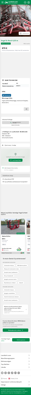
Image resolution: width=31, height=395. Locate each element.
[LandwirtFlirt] (18, 373)
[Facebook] (9, 373)
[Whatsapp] (15, 373)
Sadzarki (21, 282)
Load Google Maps (16, 160)
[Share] (26, 109)
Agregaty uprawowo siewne (10, 279)
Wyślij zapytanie (21, 340)
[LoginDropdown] (28, 2)
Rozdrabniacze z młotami (10, 282)
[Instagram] (5, 373)
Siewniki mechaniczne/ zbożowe (11, 296)
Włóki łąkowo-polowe (22, 265)
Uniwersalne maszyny (9, 265)
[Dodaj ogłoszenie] (25, 2)
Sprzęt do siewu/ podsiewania (10, 272)
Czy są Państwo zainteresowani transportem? (15, 181)
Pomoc (5, 378)
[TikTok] (12, 373)
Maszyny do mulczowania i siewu (11, 269)
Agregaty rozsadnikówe (9, 293)
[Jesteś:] (3, 145)
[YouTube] (2, 373)
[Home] (11, 2)
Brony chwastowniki (8, 276)
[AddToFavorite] (28, 6)
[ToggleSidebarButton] (2, 2)
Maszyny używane (6, 43)
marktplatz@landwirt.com (19, 393)
